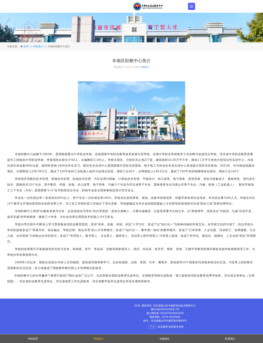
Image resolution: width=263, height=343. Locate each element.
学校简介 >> (40, 46)
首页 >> (28, 46)
